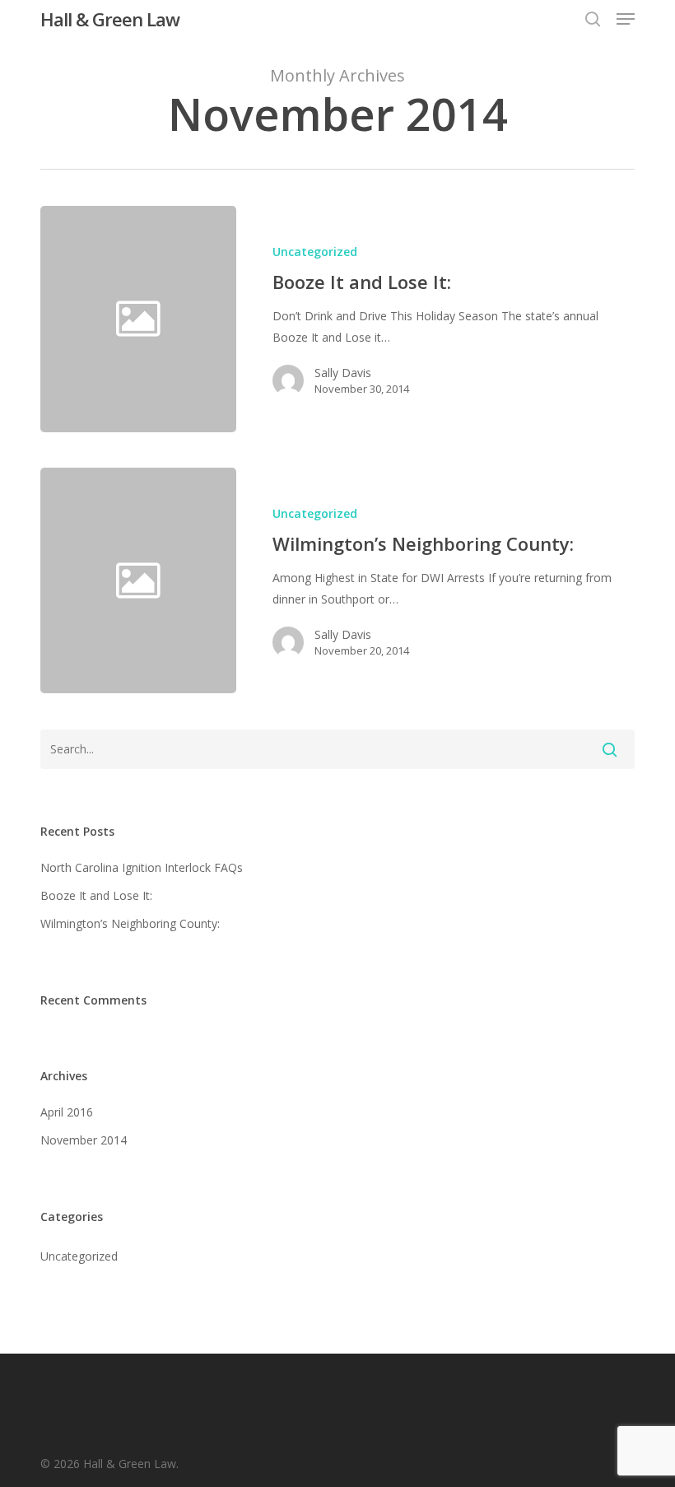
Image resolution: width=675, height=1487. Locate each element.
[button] (626, 19)
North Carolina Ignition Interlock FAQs (141, 867)
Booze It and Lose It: (96, 895)
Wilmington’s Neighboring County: (130, 923)
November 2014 (83, 1140)
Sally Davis (342, 372)
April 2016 (66, 1112)
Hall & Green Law (109, 19)
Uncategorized (314, 251)
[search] (592, 19)
